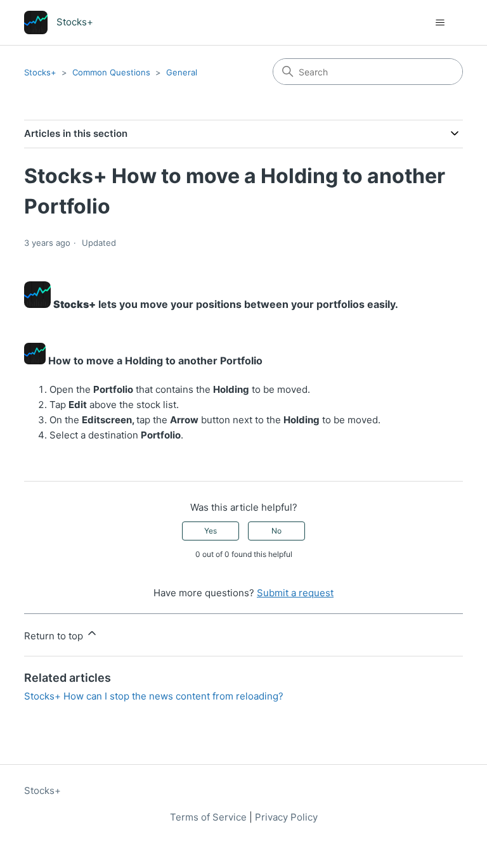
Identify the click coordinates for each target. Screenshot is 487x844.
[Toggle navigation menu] (440, 23)
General (181, 72)
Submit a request (295, 593)
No (276, 530)
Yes (210, 530)
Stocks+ (40, 72)
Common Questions (111, 72)
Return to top (55, 636)
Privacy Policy (286, 817)
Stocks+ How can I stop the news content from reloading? (153, 696)
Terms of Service (208, 817)
